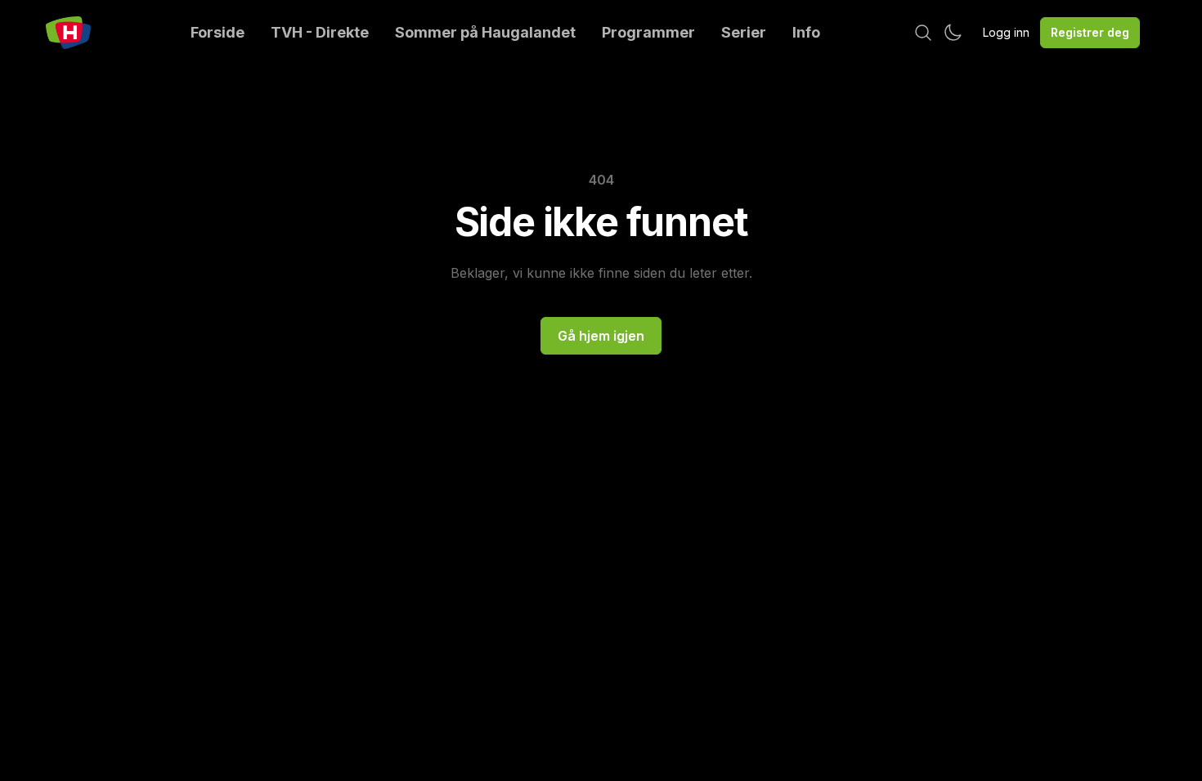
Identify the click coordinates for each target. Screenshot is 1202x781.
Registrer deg (1090, 32)
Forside (217, 32)
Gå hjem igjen (601, 336)
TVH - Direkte (320, 32)
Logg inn (1006, 32)
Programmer (648, 32)
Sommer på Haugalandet (485, 32)
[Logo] (68, 32)
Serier (743, 32)
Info (806, 32)
